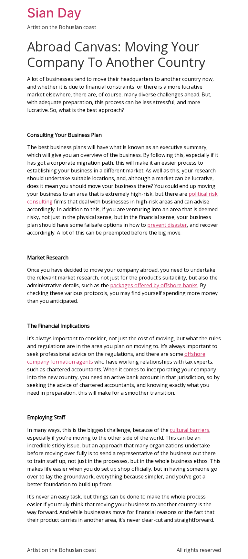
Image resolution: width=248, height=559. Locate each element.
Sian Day (54, 13)
